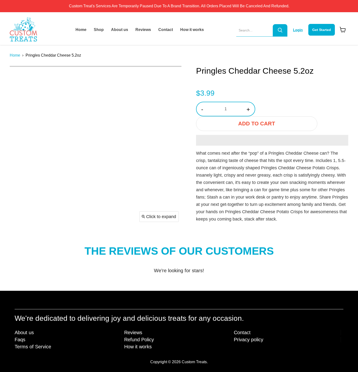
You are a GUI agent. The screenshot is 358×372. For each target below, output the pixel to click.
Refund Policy (139, 339)
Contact (165, 30)
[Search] (280, 30)
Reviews (143, 30)
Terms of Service (33, 346)
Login (298, 30)
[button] (272, 140)
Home (80, 30)
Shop (99, 30)
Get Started (321, 30)
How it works (192, 30)
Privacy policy (248, 339)
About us (119, 30)
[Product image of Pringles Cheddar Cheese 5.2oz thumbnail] (18, 76)
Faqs (20, 339)
